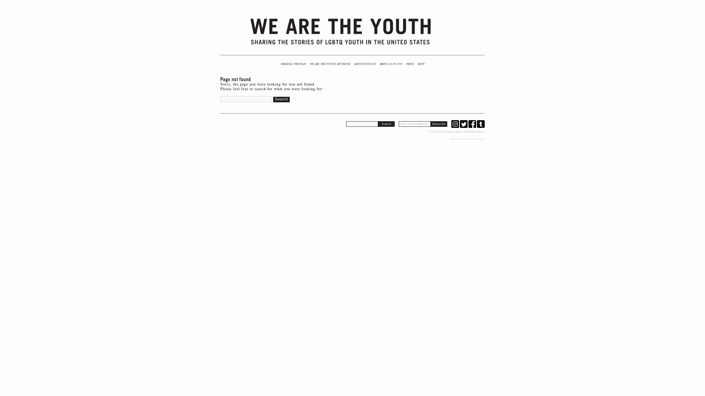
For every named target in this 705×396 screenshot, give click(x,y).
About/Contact (365, 64)
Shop (420, 64)
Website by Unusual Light (467, 139)
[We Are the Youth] (341, 31)
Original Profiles (293, 64)
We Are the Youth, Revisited (330, 64)
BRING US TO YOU (391, 64)
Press (410, 64)
